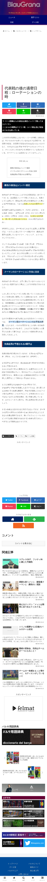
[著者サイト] (12, 519)
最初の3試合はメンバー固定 (20, 168)
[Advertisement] (23, 57)
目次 (21, 161)
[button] (42, 465)
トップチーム (9, 436)
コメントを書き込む (23, 543)
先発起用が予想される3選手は (20, 174)
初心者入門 (34, 871)
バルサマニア (13, 871)
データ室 (12, 867)
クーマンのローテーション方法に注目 (23, 171)
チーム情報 (30, 436)
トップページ (13, 864)
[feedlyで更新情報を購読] (34, 519)
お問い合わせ (23, 874)
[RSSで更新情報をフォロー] (23, 525)
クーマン (20, 436)
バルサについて (34, 864)
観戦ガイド (34, 867)
